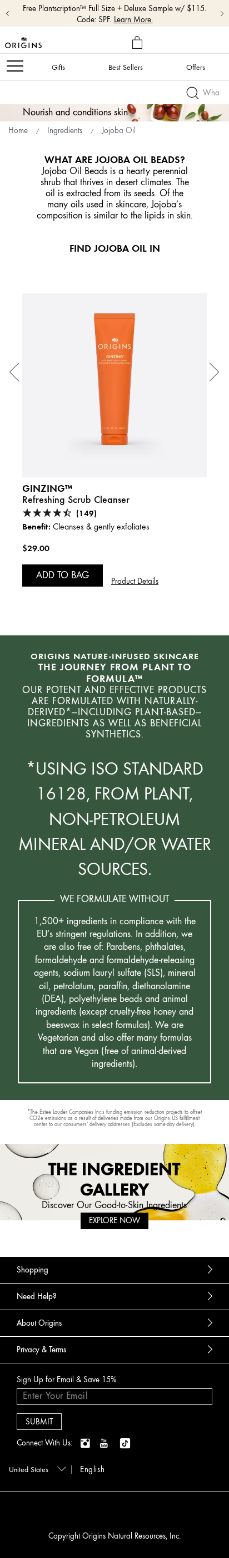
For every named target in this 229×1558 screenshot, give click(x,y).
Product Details (134, 581)
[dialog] (138, 43)
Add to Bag (62, 575)
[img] (86, 1443)
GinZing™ (47, 488)
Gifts (58, 67)
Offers (195, 67)
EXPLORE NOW (114, 1220)
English (92, 1469)
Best (125, 67)
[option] (114, 445)
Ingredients (64, 130)
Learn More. (133, 19)
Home (18, 130)
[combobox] (35, 1468)
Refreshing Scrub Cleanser (76, 499)
